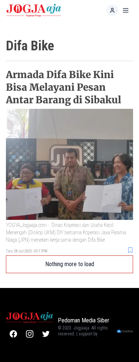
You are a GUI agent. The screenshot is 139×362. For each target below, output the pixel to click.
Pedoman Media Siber (83, 320)
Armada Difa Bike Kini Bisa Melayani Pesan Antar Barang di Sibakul (63, 87)
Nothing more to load (69, 264)
